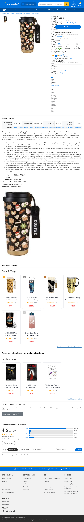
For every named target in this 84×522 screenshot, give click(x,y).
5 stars (26, 428)
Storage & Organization (32, 13)
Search (79, 450)
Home (3, 13)
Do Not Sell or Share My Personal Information (71, 492)
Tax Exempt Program (50, 492)
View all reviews (9, 443)
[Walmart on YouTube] (10, 511)
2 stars (26, 435)
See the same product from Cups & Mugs (69, 347)
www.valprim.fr (55, 85)
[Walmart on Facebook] (3, 511)
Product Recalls (48, 489)
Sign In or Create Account (24, 469)
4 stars (26, 431)
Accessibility (47, 487)
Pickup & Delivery (49, 10)
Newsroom (5, 484)
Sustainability (6, 489)
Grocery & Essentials (35, 10)
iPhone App (5, 501)
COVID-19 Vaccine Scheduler (52, 478)
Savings (25, 10)
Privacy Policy (68, 481)
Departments (9, 10)
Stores (25, 481)
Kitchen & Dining (20, 13)
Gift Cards (26, 489)
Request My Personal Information (70, 487)
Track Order (53, 469)
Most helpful (37, 450)
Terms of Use (68, 478)
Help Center (41, 469)
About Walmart (6, 478)
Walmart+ (26, 487)
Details (70, 58)
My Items (74, 10)
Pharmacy (59, 10)
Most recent (12, 450)
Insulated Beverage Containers (64, 127)
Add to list (62, 62)
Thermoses (52, 127)
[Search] (66, 4)
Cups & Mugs (77, 127)
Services (17, 10)
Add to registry (74, 62)
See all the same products (74, 399)
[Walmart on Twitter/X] (7, 511)
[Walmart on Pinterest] (14, 511)
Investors (4, 487)
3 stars (26, 433)
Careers (67, 10)
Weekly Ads (66, 469)
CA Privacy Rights (69, 484)
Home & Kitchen (10, 13)
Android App (5, 504)
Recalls (46, 484)
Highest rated (25, 450)
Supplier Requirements (8, 492)
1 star (26, 437)
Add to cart (68, 27)
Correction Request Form (12, 414)
